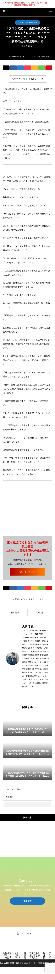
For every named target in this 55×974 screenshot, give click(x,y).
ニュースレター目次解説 (27, 23)
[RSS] (32, 944)
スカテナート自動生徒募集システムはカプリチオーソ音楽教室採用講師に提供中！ (25, 4)
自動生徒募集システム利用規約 (7, 956)
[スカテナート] (12, 12)
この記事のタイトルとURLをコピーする (27, 79)
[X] (32, 690)
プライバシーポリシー (18, 956)
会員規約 (25, 956)
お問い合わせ (50, 956)
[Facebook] (28, 690)
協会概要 (44, 956)
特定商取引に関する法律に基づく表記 (34, 956)
